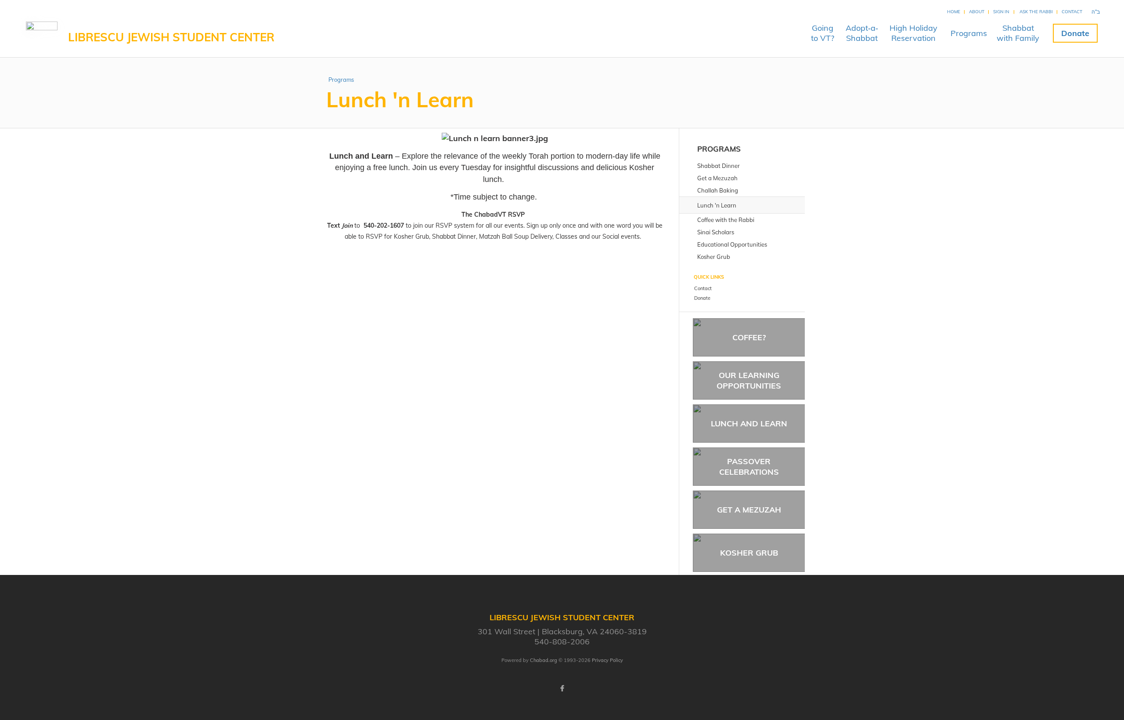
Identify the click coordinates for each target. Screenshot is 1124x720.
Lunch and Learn (749, 423)
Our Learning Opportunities (749, 380)
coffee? (749, 337)
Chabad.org (543, 660)
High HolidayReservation (913, 33)
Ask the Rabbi (1036, 12)
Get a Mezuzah (749, 510)
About (976, 12)
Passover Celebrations (749, 466)
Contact (1072, 12)
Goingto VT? (822, 33)
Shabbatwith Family (1018, 33)
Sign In (1001, 12)
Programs (969, 33)
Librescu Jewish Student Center (171, 37)
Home (953, 12)
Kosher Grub (749, 553)
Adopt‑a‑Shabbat (862, 33)
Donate (1075, 33)
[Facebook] (562, 688)
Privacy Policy (607, 660)
